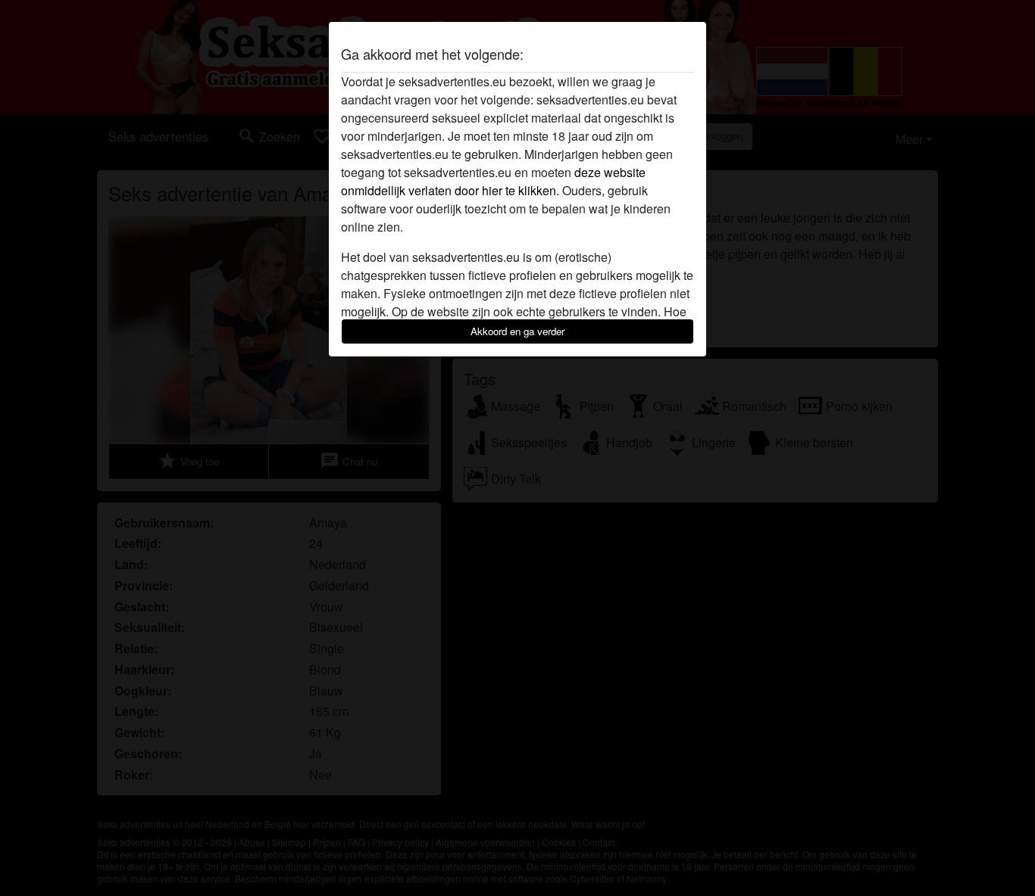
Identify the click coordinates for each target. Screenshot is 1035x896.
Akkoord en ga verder (517, 331)
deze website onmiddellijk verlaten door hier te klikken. (493, 181)
